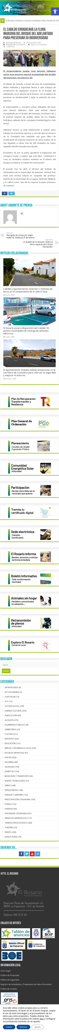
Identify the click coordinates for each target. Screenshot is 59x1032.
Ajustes (37, 1027)
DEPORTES (9, 739)
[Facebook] (21, 853)
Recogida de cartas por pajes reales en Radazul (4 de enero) (20, 235)
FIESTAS (8, 757)
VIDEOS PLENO (11, 837)
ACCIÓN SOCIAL (12, 706)
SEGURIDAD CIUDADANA (16, 813)
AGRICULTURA (11, 715)
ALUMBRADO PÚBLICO (15, 725)
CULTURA (9, 734)
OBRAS (8, 785)
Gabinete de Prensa (13, 43)
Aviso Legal (5, 971)
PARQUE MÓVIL (11, 790)
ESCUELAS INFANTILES (14, 753)
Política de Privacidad (10, 975)
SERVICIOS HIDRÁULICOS (16, 818)
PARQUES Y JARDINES (14, 795)
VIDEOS (8, 832)
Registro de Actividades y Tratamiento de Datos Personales (26, 984)
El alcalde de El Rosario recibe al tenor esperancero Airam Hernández (38, 243)
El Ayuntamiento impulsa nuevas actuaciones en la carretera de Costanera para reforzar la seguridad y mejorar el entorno (29, 373)
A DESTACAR (10, 697)
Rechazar (23, 1027)
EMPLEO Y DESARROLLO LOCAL (18, 748)
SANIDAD (9, 809)
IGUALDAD (9, 767)
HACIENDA (9, 762)
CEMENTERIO (10, 729)
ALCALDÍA (9, 720)
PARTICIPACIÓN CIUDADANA (17, 799)
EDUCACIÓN (10, 743)
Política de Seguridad (10, 980)
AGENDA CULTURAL (13, 711)
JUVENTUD (9, 771)
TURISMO (9, 827)
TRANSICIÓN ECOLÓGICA (15, 45)
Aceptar (9, 1027)
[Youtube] (32, 853)
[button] (55, 11)
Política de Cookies (9, 989)
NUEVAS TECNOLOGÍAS (15, 781)
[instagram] (37, 853)
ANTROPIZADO (11, 687)
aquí (42, 1019)
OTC (7, 701)
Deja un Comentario (39, 45)
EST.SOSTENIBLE (12, 692)
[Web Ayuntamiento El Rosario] (29, 7)
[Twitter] (26, 853)
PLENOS (8, 804)
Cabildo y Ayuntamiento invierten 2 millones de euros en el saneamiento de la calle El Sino (27, 290)
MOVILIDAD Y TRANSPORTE (17, 776)
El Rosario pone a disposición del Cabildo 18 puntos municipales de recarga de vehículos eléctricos (26, 331)
